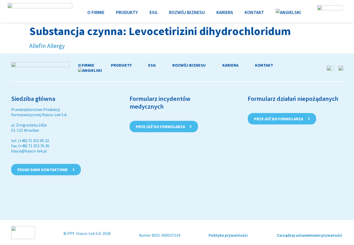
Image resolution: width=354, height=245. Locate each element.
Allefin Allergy (47, 46)
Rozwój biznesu (189, 65)
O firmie (86, 65)
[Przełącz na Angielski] (288, 12)
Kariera (230, 65)
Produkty (121, 65)
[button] (96, 12)
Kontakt (264, 65)
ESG (152, 65)
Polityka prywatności (229, 235)
